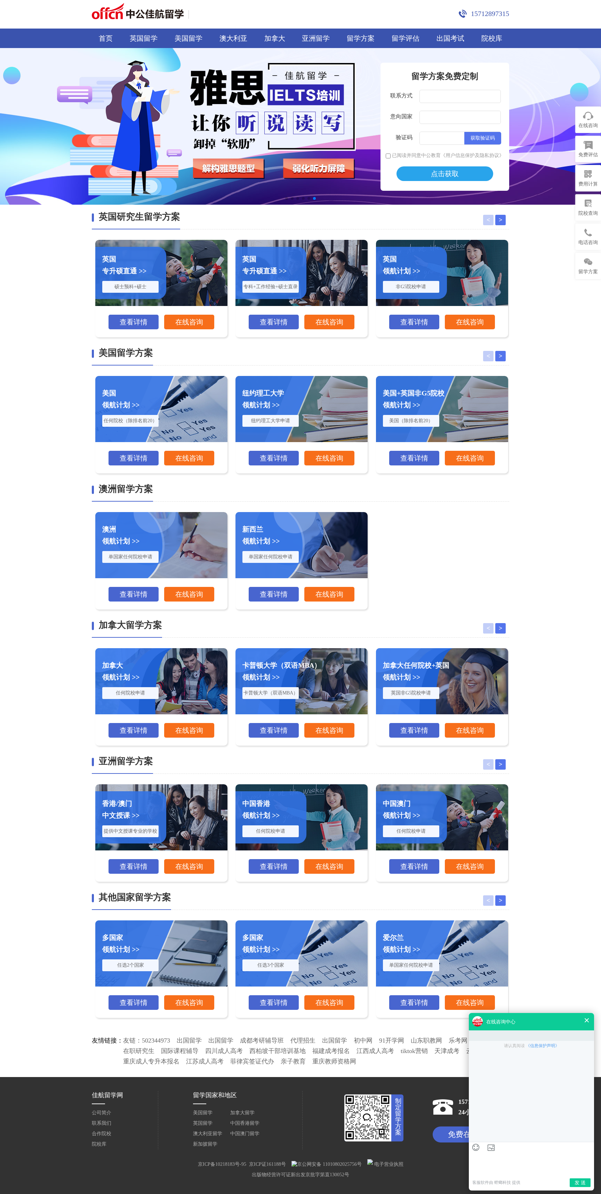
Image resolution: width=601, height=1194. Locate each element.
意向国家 (401, 116)
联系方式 (401, 96)
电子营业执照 (388, 1164)
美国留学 (188, 38)
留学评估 (405, 38)
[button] (286, 198)
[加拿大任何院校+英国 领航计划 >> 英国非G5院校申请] (442, 650)
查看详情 (133, 322)
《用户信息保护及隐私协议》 (472, 155)
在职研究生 (138, 1050)
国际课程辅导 (180, 1050)
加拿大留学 (242, 1112)
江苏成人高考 (205, 1061)
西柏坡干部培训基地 (277, 1050)
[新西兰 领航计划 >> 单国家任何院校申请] (301, 514)
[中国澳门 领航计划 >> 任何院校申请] (442, 787)
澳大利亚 (233, 38)
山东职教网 (426, 1040)
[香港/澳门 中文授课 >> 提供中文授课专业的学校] (161, 787)
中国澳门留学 (244, 1133)
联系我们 (101, 1123)
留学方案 (361, 38)
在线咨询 (189, 322)
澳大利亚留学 (207, 1133)
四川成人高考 (224, 1050)
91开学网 (391, 1040)
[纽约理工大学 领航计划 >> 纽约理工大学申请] (301, 378)
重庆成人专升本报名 (151, 1061)
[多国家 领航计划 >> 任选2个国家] (161, 923)
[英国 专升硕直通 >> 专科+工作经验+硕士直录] (301, 242)
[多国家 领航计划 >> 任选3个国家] (301, 923)
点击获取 (445, 174)
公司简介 (101, 1112)
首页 (106, 38)
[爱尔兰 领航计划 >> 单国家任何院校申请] (442, 923)
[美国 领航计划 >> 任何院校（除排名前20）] (161, 378)
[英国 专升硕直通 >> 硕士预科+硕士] (161, 242)
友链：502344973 (146, 1040)
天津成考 (446, 1050)
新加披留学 (205, 1144)
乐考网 (458, 1040)
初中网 (363, 1040)
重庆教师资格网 (334, 1061)
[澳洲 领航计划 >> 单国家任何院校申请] (161, 514)
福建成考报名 (331, 1050)
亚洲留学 (316, 38)
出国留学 (189, 1040)
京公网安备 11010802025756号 (329, 1164)
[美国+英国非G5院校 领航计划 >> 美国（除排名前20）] (442, 378)
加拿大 (274, 38)
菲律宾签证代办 (252, 1061)
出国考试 (450, 38)
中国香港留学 (244, 1123)
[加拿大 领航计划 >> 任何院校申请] (161, 650)
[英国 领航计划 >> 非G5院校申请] (442, 242)
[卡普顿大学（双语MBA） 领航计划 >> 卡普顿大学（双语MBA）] (301, 650)
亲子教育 (293, 1061)
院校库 (491, 38)
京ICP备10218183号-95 (222, 1164)
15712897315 (490, 13)
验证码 (404, 137)
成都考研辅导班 (262, 1040)
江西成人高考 (375, 1050)
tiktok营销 (414, 1050)
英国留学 (144, 38)
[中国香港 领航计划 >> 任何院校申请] (301, 787)
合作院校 (101, 1133)
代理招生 (302, 1040)
